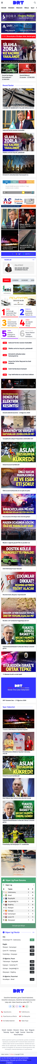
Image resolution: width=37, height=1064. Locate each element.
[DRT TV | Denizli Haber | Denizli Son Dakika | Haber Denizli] (18, 2)
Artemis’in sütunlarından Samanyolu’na (16, 355)
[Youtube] (23, 1006)
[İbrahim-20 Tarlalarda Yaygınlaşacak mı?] (18, 608)
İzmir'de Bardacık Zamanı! (17, 368)
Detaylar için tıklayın (18, 925)
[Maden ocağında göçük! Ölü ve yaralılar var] (18, 530)
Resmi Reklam (29, 331)
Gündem (11, 8)
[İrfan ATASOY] (8, 267)
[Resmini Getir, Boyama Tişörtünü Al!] (18, 582)
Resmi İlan (29, 1032)
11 (25, 61)
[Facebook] (10, 1006)
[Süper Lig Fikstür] (33, 932)
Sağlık (9, 320)
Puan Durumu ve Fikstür (10, 1016)
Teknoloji (28, 309)
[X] (13, 1006)
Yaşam (9, 331)
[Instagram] (16, 1006)
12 (28, 61)
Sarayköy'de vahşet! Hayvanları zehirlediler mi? (18, 439)
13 (30, 61)
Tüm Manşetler (25, 1016)
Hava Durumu (7, 1012)
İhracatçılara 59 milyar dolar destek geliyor (16, 516)
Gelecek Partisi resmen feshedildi (20, 342)
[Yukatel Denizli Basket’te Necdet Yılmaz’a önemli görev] (18, 634)
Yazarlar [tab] (7, 259)
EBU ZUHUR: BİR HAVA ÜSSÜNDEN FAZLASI (22, 269)
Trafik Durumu (25, 1012)
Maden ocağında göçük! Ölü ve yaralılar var (16, 543)
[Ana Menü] (2, 2)
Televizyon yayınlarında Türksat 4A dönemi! (29, 313)
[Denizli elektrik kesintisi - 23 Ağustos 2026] (18, 400)
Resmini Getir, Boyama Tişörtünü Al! (14, 595)
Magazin (31, 1030)
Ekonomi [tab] (25, 280)
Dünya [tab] (33, 280)
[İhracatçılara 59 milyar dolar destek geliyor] (18, 504)
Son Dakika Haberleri (9, 1021)
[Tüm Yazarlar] (33, 259)
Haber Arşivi (25, 1021)
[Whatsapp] (26, 1006)
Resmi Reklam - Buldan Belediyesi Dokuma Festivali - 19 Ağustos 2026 (30, 334)
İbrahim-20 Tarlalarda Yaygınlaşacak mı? (16, 620)
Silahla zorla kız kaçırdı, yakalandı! (20, 348)
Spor (32, 8)
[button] (34, 383)
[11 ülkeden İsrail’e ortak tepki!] (18, 662)
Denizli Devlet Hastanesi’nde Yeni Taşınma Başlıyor (12, 324)
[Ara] (35, 3)
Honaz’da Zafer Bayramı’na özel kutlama (19, 362)
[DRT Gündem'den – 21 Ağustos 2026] (18, 688)
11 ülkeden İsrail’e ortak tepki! (12, 674)
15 (34, 61)
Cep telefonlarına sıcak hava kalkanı (21, 374)
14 (32, 61)
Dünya (26, 8)
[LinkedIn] (20, 1006)
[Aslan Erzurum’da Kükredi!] (18, 452)
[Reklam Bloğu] (18, 16)
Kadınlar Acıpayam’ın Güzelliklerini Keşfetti (11, 334)
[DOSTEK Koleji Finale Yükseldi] (18, 556)
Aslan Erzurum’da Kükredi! (11, 465)
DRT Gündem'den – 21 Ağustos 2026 (14, 700)
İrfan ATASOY (19, 265)
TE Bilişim (11, 1054)
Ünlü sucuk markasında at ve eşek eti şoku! (16, 490)
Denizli (3, 8)
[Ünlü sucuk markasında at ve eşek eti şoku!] (18, 478)
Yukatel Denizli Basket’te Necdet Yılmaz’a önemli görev (18, 647)
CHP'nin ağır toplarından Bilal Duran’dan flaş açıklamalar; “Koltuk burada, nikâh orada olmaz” (11, 313)
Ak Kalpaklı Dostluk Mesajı (29, 324)
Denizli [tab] (6, 280)
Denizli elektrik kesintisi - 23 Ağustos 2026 (16, 413)
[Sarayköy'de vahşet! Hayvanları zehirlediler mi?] (18, 426)
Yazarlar (22, 1032)
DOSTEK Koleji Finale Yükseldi (12, 569)
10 (23, 61)
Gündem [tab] (15, 280)
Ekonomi (19, 8)
